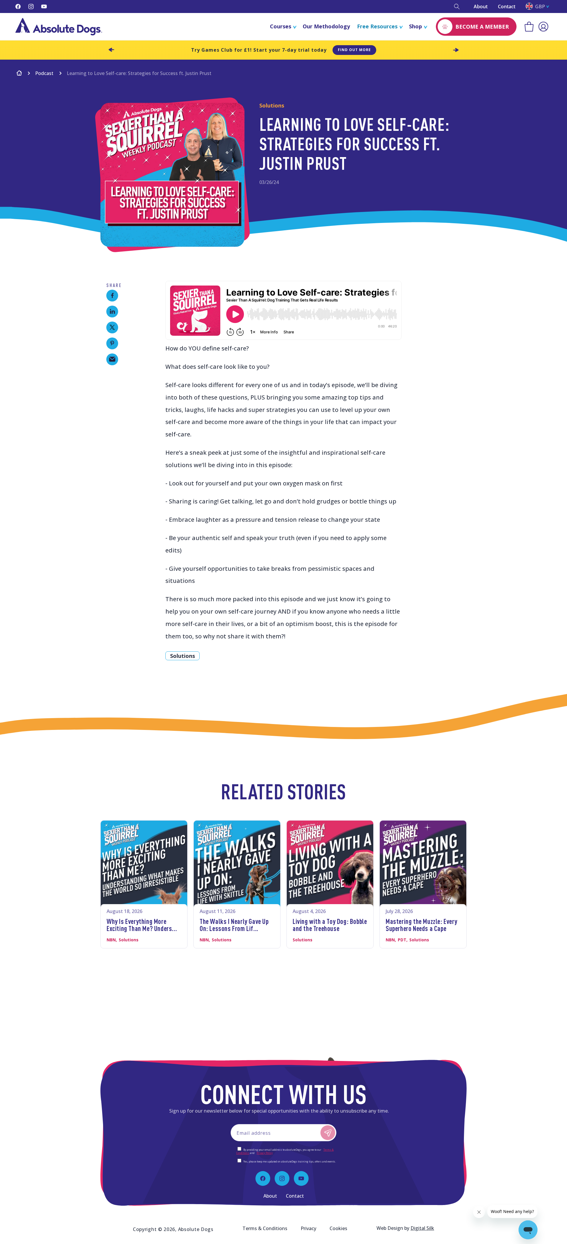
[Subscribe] (327, 1132)
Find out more (354, 49)
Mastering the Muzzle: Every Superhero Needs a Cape (421, 925)
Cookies (338, 1228)
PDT (402, 940)
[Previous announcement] (111, 50)
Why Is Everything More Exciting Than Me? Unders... (142, 925)
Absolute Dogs (196, 1229)
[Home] (19, 74)
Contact (506, 6)
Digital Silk (422, 1228)
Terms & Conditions (264, 1228)
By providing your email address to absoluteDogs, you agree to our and (285, 1151)
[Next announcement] (455, 50)
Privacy (308, 1228)
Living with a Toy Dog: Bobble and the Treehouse (330, 925)
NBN (111, 940)
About (481, 6)
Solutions (182, 655)
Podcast (44, 73)
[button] (456, 6)
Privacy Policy (265, 1153)
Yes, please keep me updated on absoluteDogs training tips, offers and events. (289, 1161)
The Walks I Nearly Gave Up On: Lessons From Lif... (234, 925)
